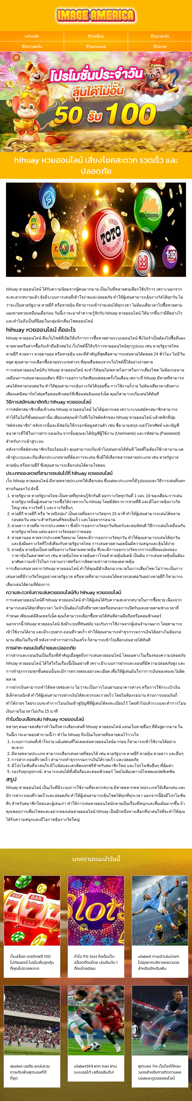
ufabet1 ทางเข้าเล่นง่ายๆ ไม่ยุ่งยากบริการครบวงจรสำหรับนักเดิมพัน (158, 962)
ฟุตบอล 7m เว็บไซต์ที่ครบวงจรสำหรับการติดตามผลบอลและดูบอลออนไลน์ (159, 1072)
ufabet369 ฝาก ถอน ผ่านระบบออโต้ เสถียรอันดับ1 (95, 1069)
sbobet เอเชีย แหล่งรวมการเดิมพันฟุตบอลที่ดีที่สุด (30, 1072)
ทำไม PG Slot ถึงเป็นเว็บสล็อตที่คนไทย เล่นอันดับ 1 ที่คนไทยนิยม (96, 962)
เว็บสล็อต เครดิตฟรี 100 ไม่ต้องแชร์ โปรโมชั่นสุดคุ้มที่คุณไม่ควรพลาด (32, 962)
